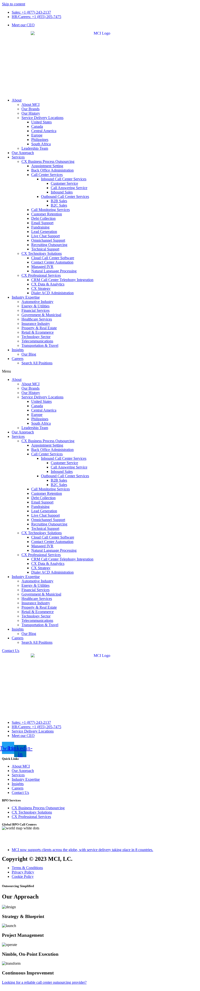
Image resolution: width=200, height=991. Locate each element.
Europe (36, 135)
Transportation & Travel (39, 345)
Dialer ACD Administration (52, 293)
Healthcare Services (36, 319)
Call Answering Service (69, 188)
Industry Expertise (26, 297)
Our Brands (30, 109)
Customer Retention (46, 214)
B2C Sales (59, 205)
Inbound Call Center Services (63, 179)
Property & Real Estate (39, 328)
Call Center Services (47, 175)
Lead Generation (44, 231)
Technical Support (45, 249)
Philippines (39, 140)
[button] (100, 371)
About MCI (30, 104)
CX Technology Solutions (41, 253)
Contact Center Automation (52, 262)
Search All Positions (36, 363)
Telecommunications (37, 341)
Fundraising (40, 227)
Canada (37, 126)
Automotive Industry (37, 302)
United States (41, 122)
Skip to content (13, 4)
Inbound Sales (62, 192)
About (16, 100)
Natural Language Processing (54, 271)
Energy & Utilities (35, 306)
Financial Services (35, 310)
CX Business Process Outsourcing (47, 161)
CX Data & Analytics (47, 284)
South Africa (41, 144)
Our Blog (28, 354)
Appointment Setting (47, 166)
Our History (30, 113)
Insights (18, 350)
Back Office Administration (52, 170)
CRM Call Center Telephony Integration (62, 280)
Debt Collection (43, 218)
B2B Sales (59, 201)
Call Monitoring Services (50, 210)
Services (18, 157)
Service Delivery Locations (42, 118)
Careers (17, 359)
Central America (43, 131)
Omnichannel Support (48, 240)
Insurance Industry (35, 323)
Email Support (42, 223)
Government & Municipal (41, 315)
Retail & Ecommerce (37, 332)
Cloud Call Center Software (52, 258)
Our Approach (23, 153)
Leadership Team (34, 148)
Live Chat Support (45, 236)
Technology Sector (35, 337)
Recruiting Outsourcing (49, 245)
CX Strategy (40, 288)
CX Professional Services (41, 275)
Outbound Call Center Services (65, 196)
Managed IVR (42, 267)
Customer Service (64, 183)
